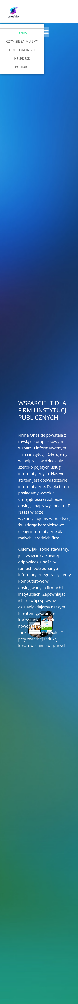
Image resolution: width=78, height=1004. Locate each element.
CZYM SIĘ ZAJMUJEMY (22, 41)
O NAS (22, 33)
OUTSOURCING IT (22, 50)
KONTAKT (22, 67)
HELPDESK (22, 58)
